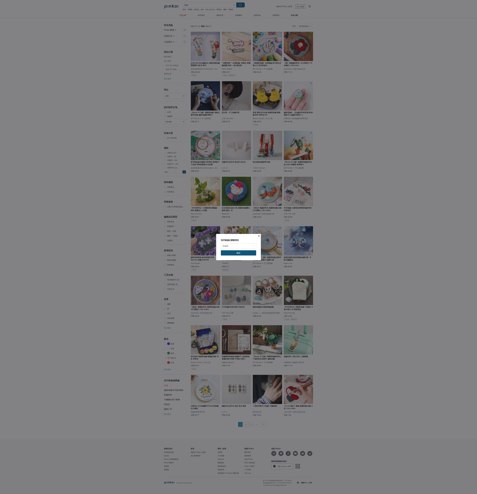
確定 (238, 252)
